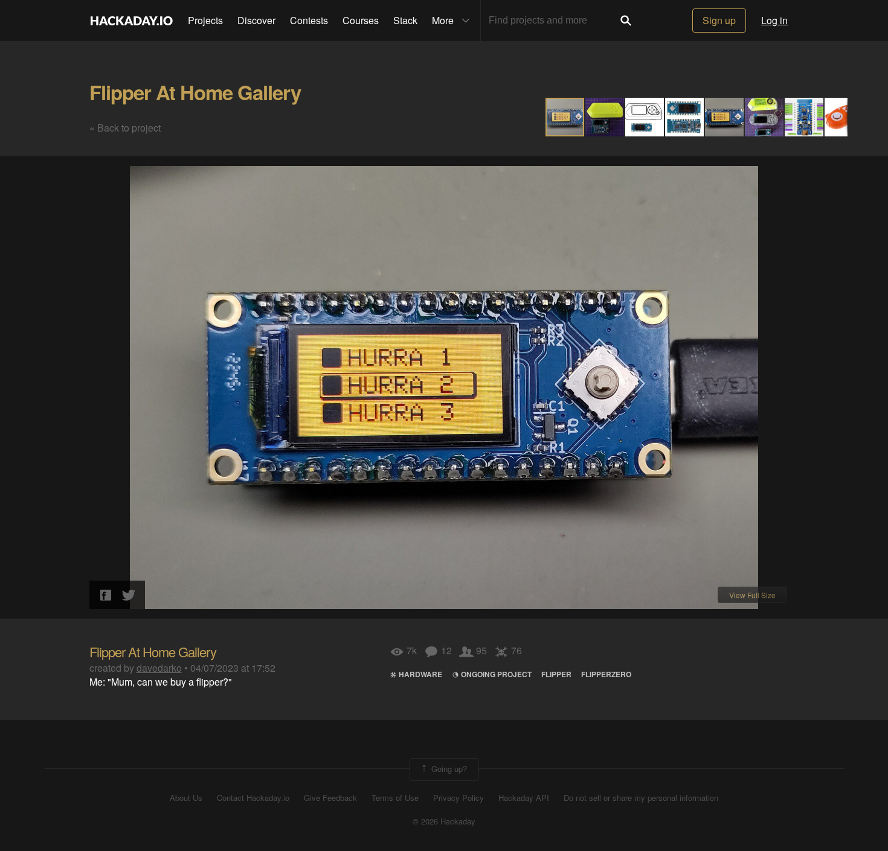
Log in (774, 20)
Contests (309, 20)
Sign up (719, 20)
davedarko (159, 668)
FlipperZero (606, 674)
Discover (256, 20)
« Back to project (125, 128)
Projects (205, 20)
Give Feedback (330, 797)
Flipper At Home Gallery (195, 92)
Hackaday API (523, 797)
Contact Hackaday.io (253, 797)
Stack (405, 20)
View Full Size (752, 595)
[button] (605, 117)
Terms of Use (395, 797)
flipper (556, 674)
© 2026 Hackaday (444, 821)
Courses (361, 20)
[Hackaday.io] (132, 20)
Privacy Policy (458, 797)
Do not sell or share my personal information (641, 797)
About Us (186, 797)
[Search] (626, 20)
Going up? (448, 768)
